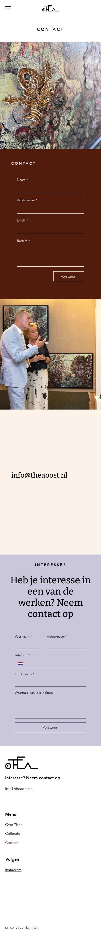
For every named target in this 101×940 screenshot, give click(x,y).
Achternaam (27, 200)
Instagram (13, 869)
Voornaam (23, 636)
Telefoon (22, 655)
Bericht (23, 241)
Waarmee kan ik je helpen (34, 692)
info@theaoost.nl (39, 475)
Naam (22, 180)
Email (22, 220)
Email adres (24, 674)
